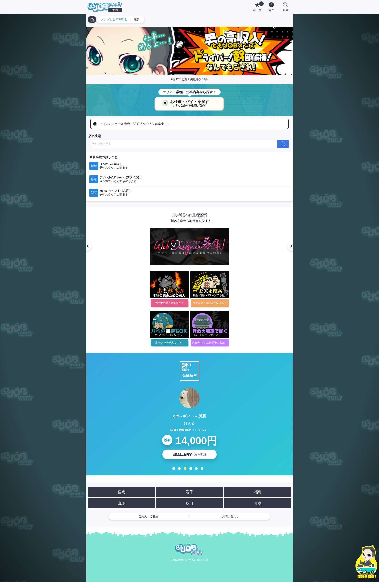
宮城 (121, 492)
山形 (121, 503)
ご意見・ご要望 (148, 516)
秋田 (189, 503)
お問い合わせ (230, 516)
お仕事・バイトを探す (189, 102)
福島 (257, 492)
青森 (257, 503)
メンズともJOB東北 (114, 19)
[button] (86, 246)
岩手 (189, 492)
